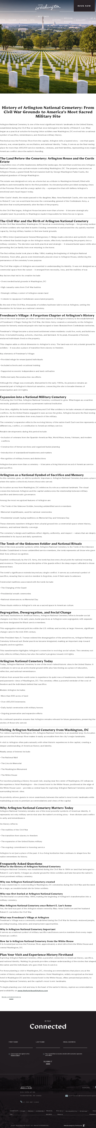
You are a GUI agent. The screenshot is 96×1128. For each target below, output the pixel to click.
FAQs (23, 1111)
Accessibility (71, 1111)
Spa (32, 20)
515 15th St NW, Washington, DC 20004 (31, 1093)
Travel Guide (49, 1112)
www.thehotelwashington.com (32, 990)
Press (31, 1111)
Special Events (68, 20)
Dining (23, 20)
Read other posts (11, 997)
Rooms (13, 20)
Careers (40, 1110)
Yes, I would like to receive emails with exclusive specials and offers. (63, 1054)
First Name (13, 1042)
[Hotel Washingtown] (26, 1088)
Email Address (69, 1042)
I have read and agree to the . (20, 1054)
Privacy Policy (15, 1055)
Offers (56, 20)
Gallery (81, 20)
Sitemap (83, 1111)
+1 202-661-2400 (30, 1102)
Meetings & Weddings (43, 19)
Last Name (40, 1042)
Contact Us (14, 1112)
